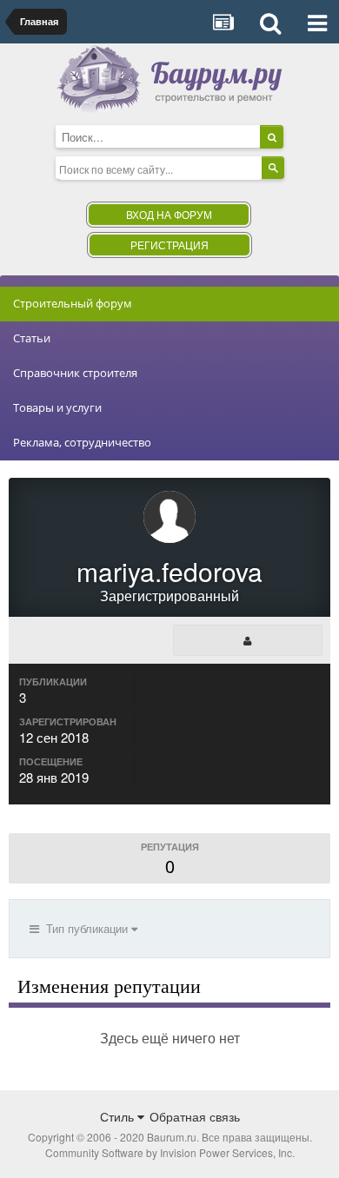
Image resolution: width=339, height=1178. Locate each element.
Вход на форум (169, 214)
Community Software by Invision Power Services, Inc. (170, 1152)
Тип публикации (85, 928)
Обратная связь (195, 1116)
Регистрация (169, 244)
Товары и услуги (57, 407)
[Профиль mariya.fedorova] (247, 640)
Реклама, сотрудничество (82, 442)
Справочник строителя (75, 373)
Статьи (31, 338)
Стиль (118, 1116)
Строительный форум (72, 303)
